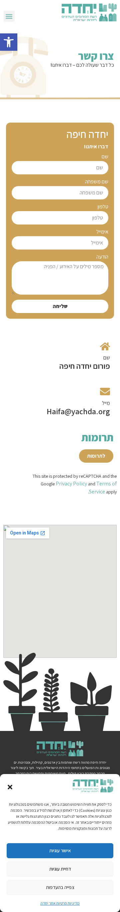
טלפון (103, 207)
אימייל (102, 232)
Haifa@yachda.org (78, 411)
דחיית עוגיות (60, 869)
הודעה (102, 257)
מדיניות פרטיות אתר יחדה (60, 903)
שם (105, 157)
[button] (8, 42)
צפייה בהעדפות (60, 887)
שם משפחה (96, 182)
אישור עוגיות (60, 850)
